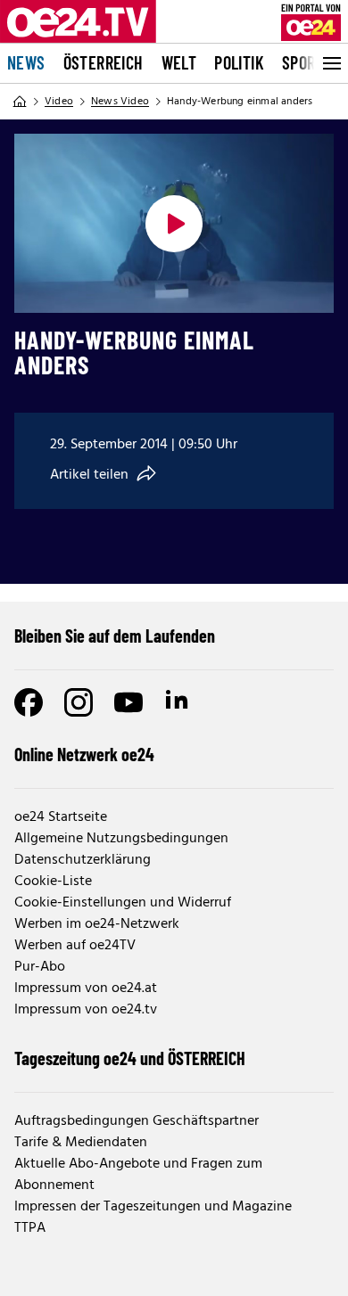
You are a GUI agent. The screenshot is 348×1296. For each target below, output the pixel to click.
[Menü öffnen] (330, 63)
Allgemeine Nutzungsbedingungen (121, 838)
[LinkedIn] (178, 702)
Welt (179, 62)
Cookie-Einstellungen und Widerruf (122, 903)
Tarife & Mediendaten (80, 1142)
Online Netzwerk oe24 (84, 754)
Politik (239, 62)
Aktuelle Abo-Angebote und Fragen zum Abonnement (138, 1174)
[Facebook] (28, 702)
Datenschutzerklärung (82, 860)
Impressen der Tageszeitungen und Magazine (153, 1206)
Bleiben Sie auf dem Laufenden (114, 635)
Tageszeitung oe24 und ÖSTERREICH (129, 1058)
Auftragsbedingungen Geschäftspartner (136, 1121)
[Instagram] (78, 702)
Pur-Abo (39, 967)
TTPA (30, 1228)
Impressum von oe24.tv (85, 1009)
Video (59, 101)
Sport (303, 62)
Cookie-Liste (53, 881)
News (26, 62)
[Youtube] (128, 702)
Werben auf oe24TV (75, 945)
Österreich (103, 62)
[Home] (19, 101)
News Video (120, 101)
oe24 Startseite (60, 817)
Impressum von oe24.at (85, 988)
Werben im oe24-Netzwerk (96, 924)
